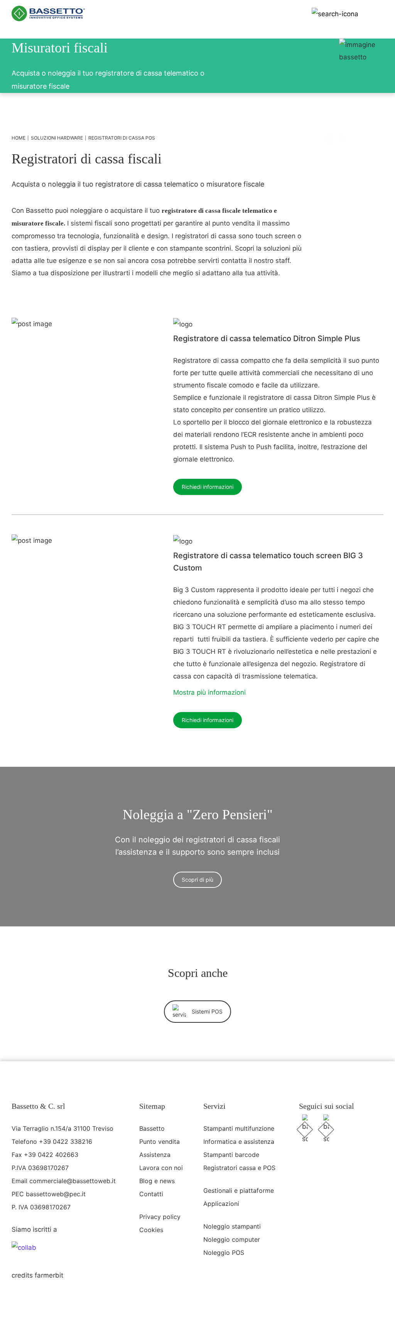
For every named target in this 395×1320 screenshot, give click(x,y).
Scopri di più (197, 879)
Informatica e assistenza (238, 1141)
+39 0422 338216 (65, 1141)
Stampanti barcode (231, 1154)
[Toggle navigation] (375, 13)
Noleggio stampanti (232, 1226)
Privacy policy (160, 1217)
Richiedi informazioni (207, 486)
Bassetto (152, 1128)
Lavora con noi (161, 1168)
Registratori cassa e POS (239, 1168)
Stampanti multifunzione (238, 1128)
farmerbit (49, 1275)
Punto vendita (159, 1141)
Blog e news (157, 1181)
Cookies (151, 1230)
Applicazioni (221, 1203)
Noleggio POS (223, 1252)
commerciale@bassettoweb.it (72, 1181)
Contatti (151, 1194)
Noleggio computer (231, 1239)
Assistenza (154, 1154)
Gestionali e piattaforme (238, 1190)
